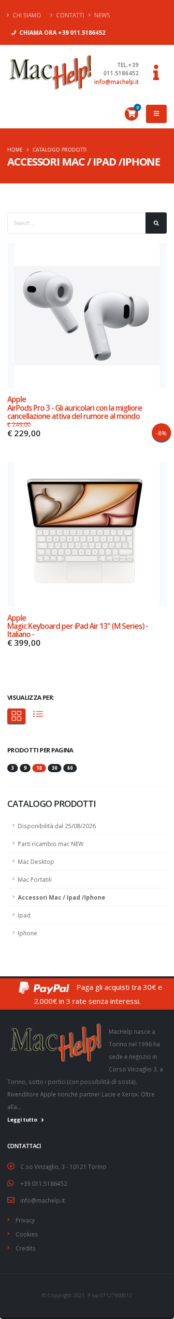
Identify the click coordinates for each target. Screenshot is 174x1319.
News (101, 15)
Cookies (26, 1234)
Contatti (69, 15)
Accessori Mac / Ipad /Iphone (61, 897)
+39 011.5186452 (43, 1183)
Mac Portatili (35, 879)
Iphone (27, 933)
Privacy (25, 1220)
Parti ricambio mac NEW (51, 843)
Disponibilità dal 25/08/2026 (57, 826)
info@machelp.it (116, 81)
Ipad (24, 915)
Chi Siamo (26, 15)
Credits (25, 1248)
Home (15, 149)
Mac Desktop (36, 861)
